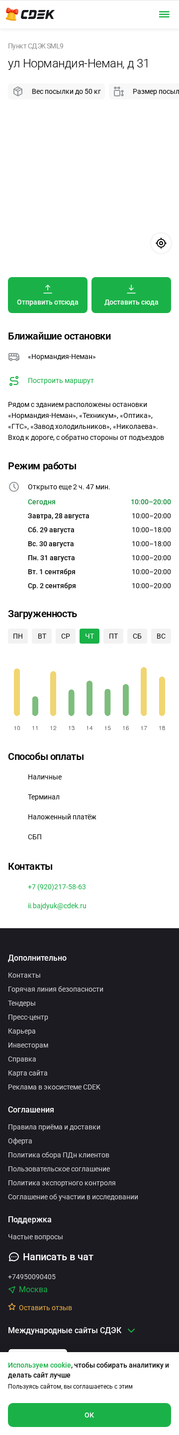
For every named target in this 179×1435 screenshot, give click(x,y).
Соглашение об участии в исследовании (73, 1197)
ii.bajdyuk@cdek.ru (57, 906)
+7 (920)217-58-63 (57, 887)
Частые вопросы (35, 1237)
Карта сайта (28, 1073)
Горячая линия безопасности (55, 989)
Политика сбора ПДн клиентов (58, 1155)
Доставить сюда (131, 302)
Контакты (24, 975)
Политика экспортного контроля (62, 1183)
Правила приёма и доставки (54, 1127)
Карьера (22, 1031)
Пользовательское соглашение (59, 1169)
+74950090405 (32, 1277)
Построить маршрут (61, 380)
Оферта (20, 1141)
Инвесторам (28, 1045)
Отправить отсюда (48, 302)
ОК (89, 1415)
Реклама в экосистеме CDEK (54, 1087)
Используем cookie (39, 1365)
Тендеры (22, 1003)
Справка (22, 1059)
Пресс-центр (28, 1017)
